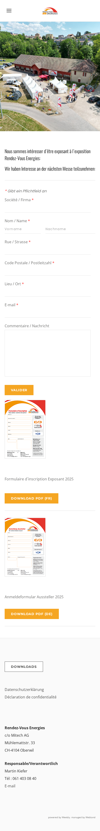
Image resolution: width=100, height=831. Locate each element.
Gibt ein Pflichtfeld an (26, 191)
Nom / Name (17, 220)
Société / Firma (19, 199)
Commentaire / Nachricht (27, 325)
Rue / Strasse (18, 241)
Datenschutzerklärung (24, 689)
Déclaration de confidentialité (31, 697)
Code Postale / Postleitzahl (29, 262)
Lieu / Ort (14, 283)
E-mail (11, 304)
